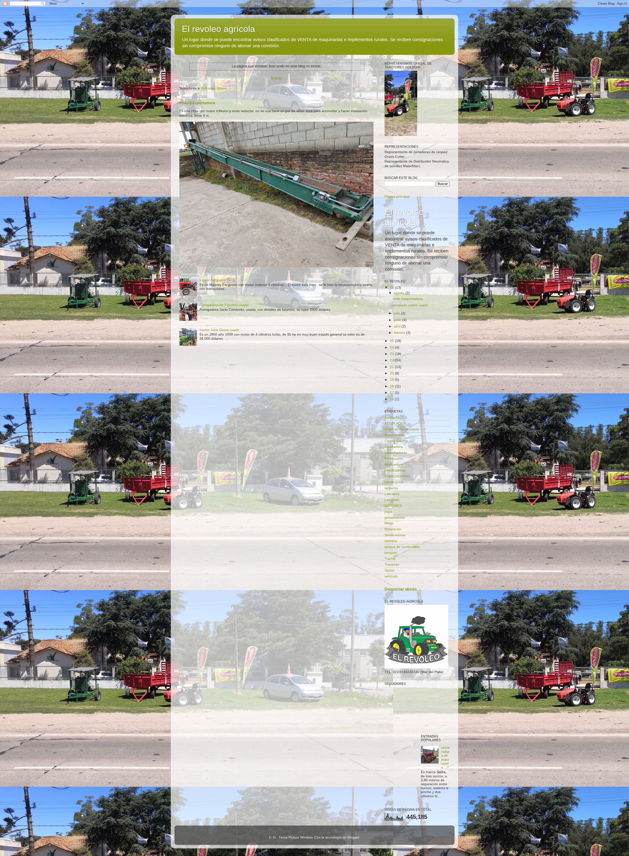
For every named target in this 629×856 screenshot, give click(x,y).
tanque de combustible (402, 547)
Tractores (392, 564)
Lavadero (392, 500)
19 (392, 380)
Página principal (397, 196)
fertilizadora (394, 464)
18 (392, 386)
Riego (389, 523)
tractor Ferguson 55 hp (217, 280)
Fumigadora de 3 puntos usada (224, 305)
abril (397, 326)
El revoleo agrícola (218, 29)
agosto (399, 293)
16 (392, 399)
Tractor (390, 559)
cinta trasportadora (197, 103)
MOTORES (393, 506)
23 (392, 354)
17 (392, 393)
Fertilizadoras (395, 470)
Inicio (276, 78)
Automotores (394, 435)
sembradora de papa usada (445, 757)
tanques (391, 553)
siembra (391, 541)
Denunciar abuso (401, 589)
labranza (391, 488)
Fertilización (394, 458)
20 (392, 373)
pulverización (395, 517)
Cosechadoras (396, 453)
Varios (389, 570)
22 (392, 360)
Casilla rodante (396, 441)
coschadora (394, 447)
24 (392, 347)
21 (392, 367)
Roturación (393, 529)
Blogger (353, 837)
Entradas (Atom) (214, 88)
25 (392, 341)
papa (388, 512)
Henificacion (394, 482)
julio (397, 313)
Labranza (392, 494)
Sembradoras (395, 535)
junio (398, 320)
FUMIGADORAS (397, 476)
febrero (400, 333)
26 (392, 287)
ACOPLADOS (395, 423)
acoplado (392, 417)
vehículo (391, 576)
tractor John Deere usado (219, 330)
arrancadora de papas (402, 429)
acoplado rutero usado (410, 305)
